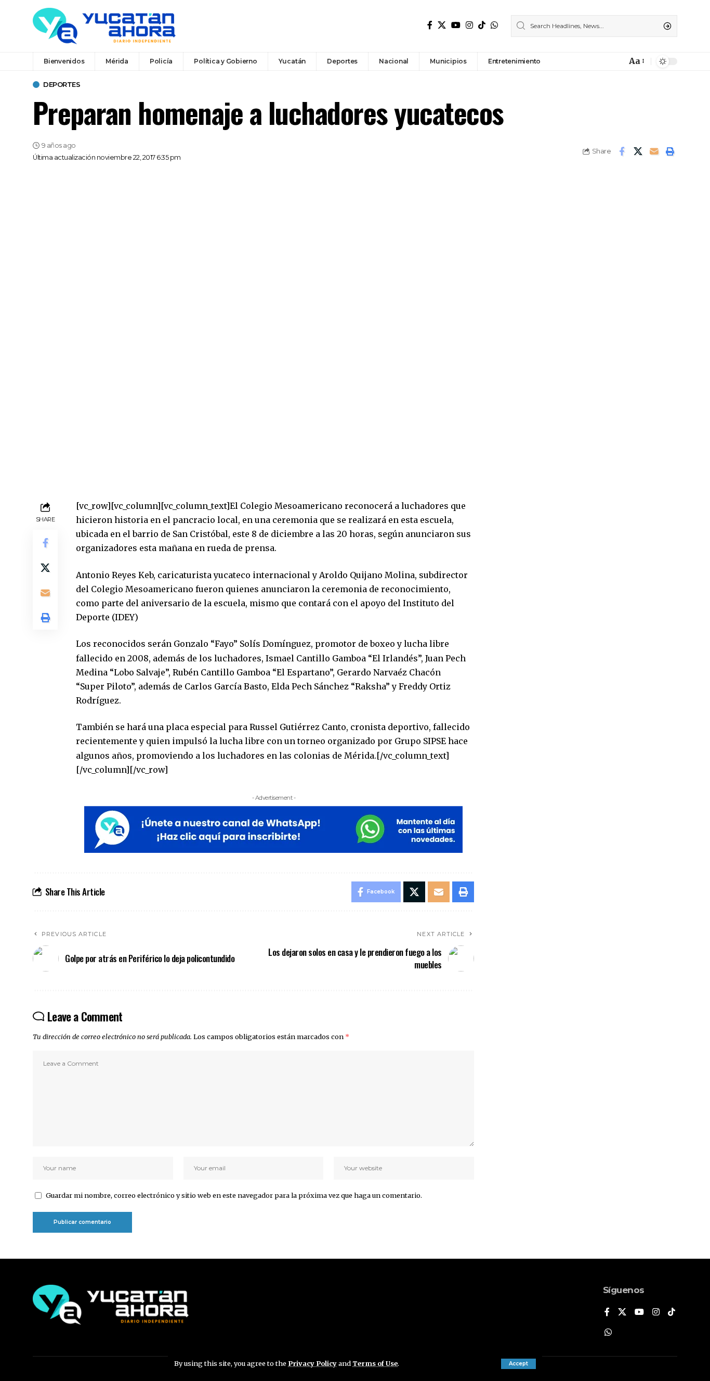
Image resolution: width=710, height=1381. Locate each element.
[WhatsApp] (494, 25)
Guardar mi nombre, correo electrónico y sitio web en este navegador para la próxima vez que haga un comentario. (234, 1195)
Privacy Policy (312, 1363)
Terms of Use (375, 1363)
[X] (442, 25)
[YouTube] (456, 25)
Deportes (61, 84)
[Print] (670, 151)
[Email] (654, 151)
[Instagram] (469, 25)
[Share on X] (637, 151)
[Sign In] (596, 61)
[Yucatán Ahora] (104, 26)
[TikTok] (482, 25)
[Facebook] (430, 25)
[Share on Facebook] (621, 151)
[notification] (616, 61)
